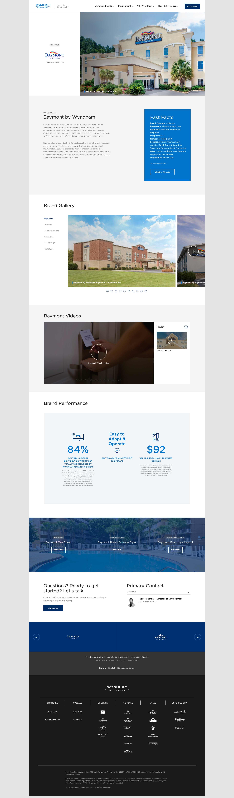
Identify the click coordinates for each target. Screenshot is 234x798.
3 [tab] (116, 291)
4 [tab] (120, 291)
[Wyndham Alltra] (102, 727)
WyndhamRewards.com (118, 657)
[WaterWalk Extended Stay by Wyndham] (179, 711)
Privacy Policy (115, 660)
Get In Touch (192, 6)
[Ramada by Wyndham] (127, 743)
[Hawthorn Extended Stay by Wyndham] (179, 719)
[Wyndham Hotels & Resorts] (42, 6)
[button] (99, 352)
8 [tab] (137, 291)
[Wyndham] (77, 719)
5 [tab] (124, 291)
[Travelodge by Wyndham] (153, 743)
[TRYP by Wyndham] (102, 711)
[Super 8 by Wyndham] (153, 727)
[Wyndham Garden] (127, 727)
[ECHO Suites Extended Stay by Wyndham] (179, 727)
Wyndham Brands (103, 6)
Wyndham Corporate (95, 657)
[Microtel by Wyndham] (153, 711)
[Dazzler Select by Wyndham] (102, 735)
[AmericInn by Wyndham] (127, 735)
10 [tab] (146, 291)
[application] (99, 353)
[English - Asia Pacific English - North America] (122, 668)
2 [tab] (112, 291)
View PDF (58, 550)
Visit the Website (162, 172)
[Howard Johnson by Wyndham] (153, 735)
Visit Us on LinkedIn (140, 657)
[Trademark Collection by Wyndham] (102, 719)
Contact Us (53, 608)
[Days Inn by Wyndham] (153, 719)
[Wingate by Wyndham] (127, 719)
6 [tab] (129, 291)
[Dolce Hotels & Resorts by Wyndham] (77, 711)
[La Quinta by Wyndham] (127, 711)
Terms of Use (101, 660)
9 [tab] (142, 291)
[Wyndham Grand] (52, 719)
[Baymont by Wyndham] (127, 751)
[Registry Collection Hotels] (52, 711)
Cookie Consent (132, 660)
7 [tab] (133, 291)
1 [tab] (107, 291)
